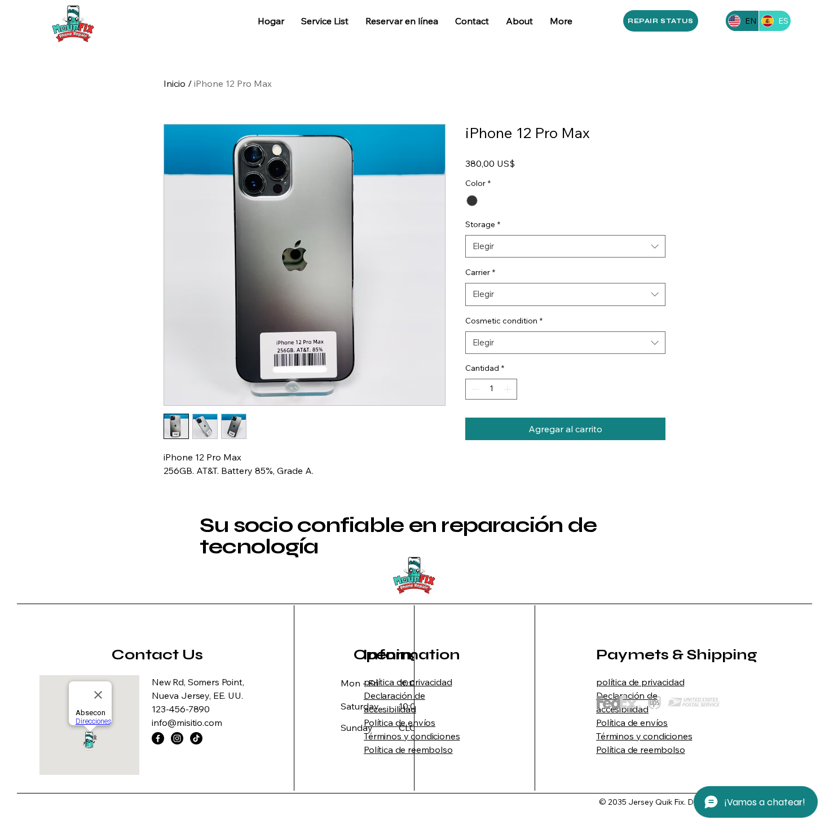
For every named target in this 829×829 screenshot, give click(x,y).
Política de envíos (399, 722)
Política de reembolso (408, 749)
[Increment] (508, 389)
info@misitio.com (187, 722)
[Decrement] (474, 389)
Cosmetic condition (504, 321)
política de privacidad (408, 682)
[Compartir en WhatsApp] (515, 471)
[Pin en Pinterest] (494, 471)
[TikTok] (196, 738)
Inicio (175, 83)
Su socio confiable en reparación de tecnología (398, 535)
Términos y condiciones (412, 736)
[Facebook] (158, 738)
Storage (482, 224)
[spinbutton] (491, 389)
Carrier (480, 272)
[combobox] (565, 246)
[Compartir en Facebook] (472, 471)
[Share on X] (537, 471)
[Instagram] (177, 738)
